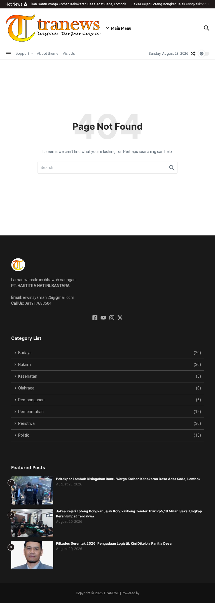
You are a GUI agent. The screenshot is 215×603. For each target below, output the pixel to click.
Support (22, 53)
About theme (48, 53)
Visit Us (69, 53)
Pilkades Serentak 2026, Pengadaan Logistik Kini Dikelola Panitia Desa (114, 543)
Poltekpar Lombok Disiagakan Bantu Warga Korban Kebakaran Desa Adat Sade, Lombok (128, 479)
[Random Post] (193, 53)
